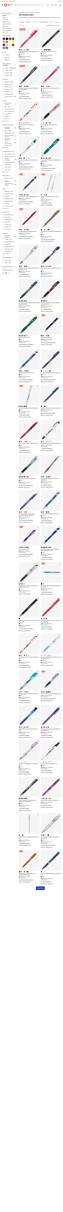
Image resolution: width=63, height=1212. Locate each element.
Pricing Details (22, 58)
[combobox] (29, 4)
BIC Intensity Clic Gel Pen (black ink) (28, 693)
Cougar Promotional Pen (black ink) (28, 160)
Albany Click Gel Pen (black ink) (27, 478)
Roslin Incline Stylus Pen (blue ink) (50, 514)
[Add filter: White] (10, 42)
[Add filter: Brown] (13, 45)
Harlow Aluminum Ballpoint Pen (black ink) (51, 232)
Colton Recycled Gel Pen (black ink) (28, 408)
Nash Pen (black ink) (24, 337)
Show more (5, 32)
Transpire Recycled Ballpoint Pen (28, 231)
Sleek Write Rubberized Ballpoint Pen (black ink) (29, 52)
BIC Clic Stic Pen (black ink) (26, 124)
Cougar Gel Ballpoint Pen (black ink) (50, 372)
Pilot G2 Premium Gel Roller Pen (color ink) (51, 268)
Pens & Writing (30, 12)
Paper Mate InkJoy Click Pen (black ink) (28, 729)
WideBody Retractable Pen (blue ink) (51, 443)
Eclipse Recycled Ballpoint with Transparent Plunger (27, 874)
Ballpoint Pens (6, 22)
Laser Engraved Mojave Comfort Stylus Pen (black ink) (29, 303)
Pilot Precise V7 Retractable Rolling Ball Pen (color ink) (28, 586)
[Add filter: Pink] (7, 45)
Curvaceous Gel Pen (24, 549)
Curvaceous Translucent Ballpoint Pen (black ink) (51, 160)
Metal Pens (5, 26)
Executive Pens (6, 24)
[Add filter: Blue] (4, 39)
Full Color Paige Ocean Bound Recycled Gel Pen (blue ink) (27, 514)
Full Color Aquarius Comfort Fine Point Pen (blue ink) (51, 621)
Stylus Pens (5, 19)
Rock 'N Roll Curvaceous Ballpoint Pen (51, 693)
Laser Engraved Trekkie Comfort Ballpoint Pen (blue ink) (27, 801)
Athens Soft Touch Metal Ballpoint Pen (29, 196)
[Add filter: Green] (13, 39)
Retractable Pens (7, 28)
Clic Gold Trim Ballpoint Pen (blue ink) (29, 443)
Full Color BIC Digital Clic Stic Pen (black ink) (49, 479)
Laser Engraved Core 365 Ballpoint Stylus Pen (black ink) (50, 549)
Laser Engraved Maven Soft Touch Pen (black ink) (29, 621)
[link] (8, 4)
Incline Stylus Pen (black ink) (26, 372)
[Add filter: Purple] (4, 45)
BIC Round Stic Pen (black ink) (49, 763)
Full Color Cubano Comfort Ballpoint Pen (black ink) (50, 303)
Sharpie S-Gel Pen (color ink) (48, 51)
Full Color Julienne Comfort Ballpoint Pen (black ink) (28, 88)
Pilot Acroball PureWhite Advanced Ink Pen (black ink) (51, 657)
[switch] (6, 273)
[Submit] (15, 4)
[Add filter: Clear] (10, 45)
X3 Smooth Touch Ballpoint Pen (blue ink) (29, 837)
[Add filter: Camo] (7, 48)
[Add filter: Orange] (4, 42)
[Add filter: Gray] (7, 42)
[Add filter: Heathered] (4, 48)
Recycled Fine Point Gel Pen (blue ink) (51, 408)
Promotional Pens (7, 30)
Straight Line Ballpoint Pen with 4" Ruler (50, 197)
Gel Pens (4, 17)
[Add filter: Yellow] (13, 42)
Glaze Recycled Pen (46, 337)
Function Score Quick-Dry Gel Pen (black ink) (50, 837)
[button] (38, 29)
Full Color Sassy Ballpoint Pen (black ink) (28, 764)
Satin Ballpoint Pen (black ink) (49, 124)
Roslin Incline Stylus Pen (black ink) (50, 88)
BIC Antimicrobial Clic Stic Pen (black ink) (29, 657)
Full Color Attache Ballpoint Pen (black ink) (51, 874)
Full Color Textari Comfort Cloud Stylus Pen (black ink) (29, 268)
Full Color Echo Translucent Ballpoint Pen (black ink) (50, 729)
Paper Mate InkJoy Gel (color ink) (50, 800)
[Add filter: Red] (10, 39)
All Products (22, 12)
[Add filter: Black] (7, 39)
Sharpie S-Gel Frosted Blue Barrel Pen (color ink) (51, 586)
